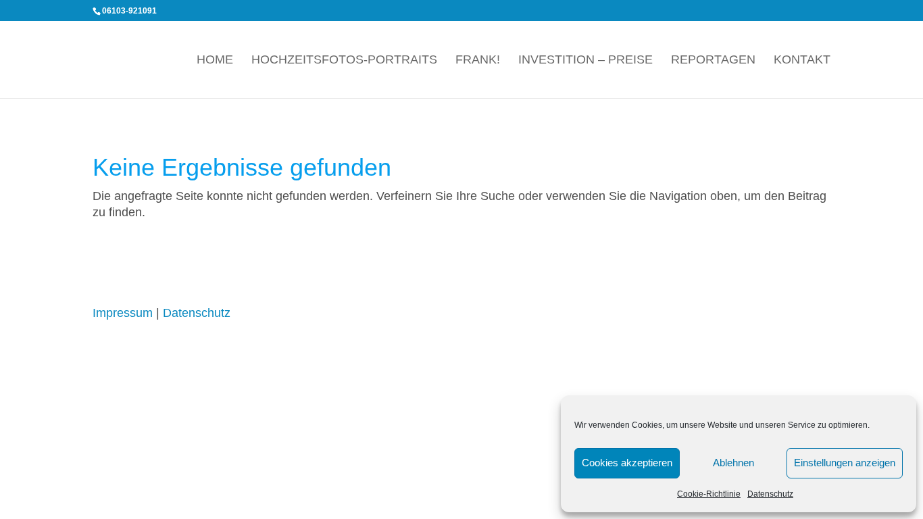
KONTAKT (802, 60)
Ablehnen (733, 462)
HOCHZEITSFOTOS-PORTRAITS (344, 60)
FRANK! (477, 60)
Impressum (123, 313)
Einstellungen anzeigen (844, 462)
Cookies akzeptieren (627, 462)
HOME (215, 60)
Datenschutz (770, 494)
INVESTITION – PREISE (585, 60)
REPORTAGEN (713, 60)
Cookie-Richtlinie (709, 494)
